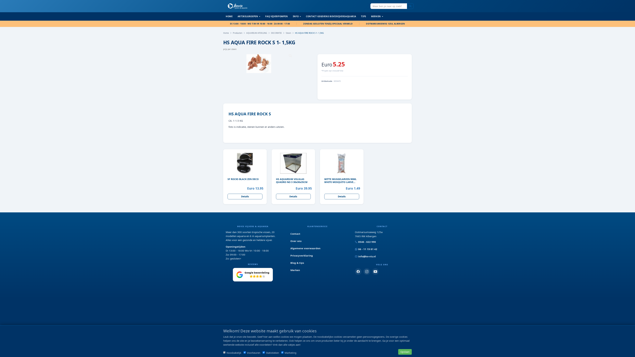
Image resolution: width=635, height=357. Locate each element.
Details (245, 196)
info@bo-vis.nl (367, 256)
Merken (295, 270)
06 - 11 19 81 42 (367, 249)
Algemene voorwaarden (305, 248)
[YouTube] (375, 271)
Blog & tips (297, 262)
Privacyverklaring (301, 255)
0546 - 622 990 (367, 241)
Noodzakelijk (234, 352)
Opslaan (405, 351)
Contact (295, 233)
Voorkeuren (253, 352)
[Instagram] (366, 271)
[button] (253, 274)
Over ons (295, 241)
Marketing (290, 352)
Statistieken (272, 352)
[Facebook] (358, 271)
